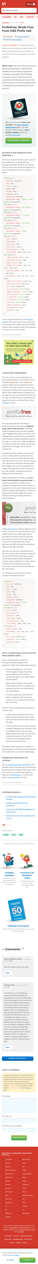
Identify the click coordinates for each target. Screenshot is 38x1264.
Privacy (24, 1192)
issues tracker (15, 777)
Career (24, 1163)
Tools (24, 37)
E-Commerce (8, 1177)
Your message (6, 1096)
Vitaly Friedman (14, 1227)
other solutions (12, 529)
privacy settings (14, 1255)
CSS (21, 17)
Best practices (26, 1159)
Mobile (24, 1188)
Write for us (9, 1236)
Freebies (7, 1181)
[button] (34, 10)
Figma (24, 1177)
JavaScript (30, 17)
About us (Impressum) (27, 1236)
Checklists (8, 1166)
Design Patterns (9, 1174)
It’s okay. (27, 1260)
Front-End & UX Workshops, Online (27, 875)
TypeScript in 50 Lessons (18, 926)
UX (15, 17)
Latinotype (21, 1231)
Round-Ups (8, 1199)
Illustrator (8, 1184)
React (6, 1195)
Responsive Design (27, 1195)
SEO (23, 1199)
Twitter (13, 39)
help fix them (16, 775)
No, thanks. (10, 1260)
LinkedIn (19, 39)
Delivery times (28, 1239)
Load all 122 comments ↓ (17, 1058)
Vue (23, 1210)
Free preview (16, 135)
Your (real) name (7, 1116)
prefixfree (5, 403)
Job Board (18, 1242)
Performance (9, 1192)
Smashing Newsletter (9, 874)
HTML (24, 1181)
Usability (24, 1206)
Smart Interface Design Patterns (17, 126)
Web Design (25, 1213)
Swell (33, 1229)
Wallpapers (8, 1213)
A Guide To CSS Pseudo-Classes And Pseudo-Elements (21, 798)
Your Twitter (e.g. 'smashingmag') (12, 1126)
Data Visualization (10, 1170)
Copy (31, 178)
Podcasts (24, 1242)
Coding (19, 37)
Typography (8, 1202)
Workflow (8, 1217)
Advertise (12, 1242)
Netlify (22, 1229)
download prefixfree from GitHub (19, 765)
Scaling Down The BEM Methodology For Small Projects (20, 810)
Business (7, 1163)
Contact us (16, 1236)
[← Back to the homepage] (3, 4)
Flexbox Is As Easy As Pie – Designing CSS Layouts (20, 817)
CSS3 (27, 37)
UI (6, 1206)
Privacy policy (8, 1239)
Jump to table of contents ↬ (18, 140)
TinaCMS (27, 1229)
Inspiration (25, 1184)
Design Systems (27, 1174)
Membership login (18, 1239)
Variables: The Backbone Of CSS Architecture (17, 804)
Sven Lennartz (24, 1227)
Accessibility (6, 17)
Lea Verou (5, 22)
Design (24, 1170)
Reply (8, 973)
